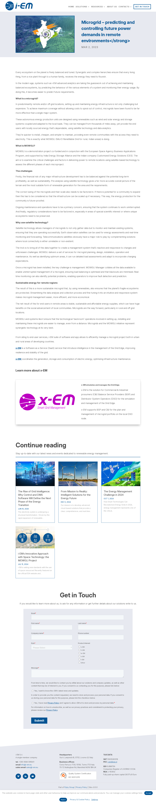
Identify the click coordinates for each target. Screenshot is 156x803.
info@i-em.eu (26, 765)
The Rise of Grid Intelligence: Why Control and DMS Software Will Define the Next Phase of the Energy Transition (34, 498)
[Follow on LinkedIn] (25, 776)
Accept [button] (148, 793)
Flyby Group (69, 787)
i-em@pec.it (112, 762)
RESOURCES (97, 7)
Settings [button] (94, 799)
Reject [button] (63, 800)
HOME (71, 7)
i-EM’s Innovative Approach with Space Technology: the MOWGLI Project (33, 557)
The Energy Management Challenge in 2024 (118, 493)
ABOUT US (112, 7)
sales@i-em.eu (32, 767)
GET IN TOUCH (142, 7)
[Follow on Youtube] (32, 776)
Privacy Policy (81, 787)
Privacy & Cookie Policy (80, 799)
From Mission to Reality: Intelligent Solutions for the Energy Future (76, 495)
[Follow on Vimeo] (18, 776)
